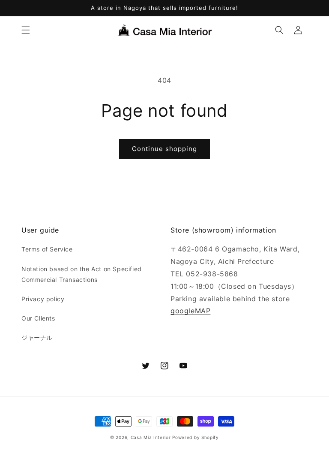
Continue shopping (164, 149)
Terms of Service (47, 249)
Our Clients (38, 318)
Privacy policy (42, 299)
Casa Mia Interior (151, 437)
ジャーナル (37, 337)
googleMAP (190, 310)
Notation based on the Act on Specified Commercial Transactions (81, 274)
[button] (25, 30)
